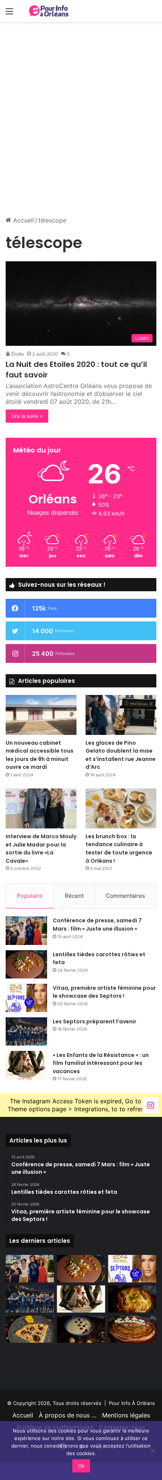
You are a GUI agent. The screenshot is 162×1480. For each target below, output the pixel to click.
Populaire (30, 895)
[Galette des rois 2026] (132, 1329)
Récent (74, 895)
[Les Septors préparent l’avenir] (26, 1031)
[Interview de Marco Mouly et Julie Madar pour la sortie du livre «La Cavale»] (41, 808)
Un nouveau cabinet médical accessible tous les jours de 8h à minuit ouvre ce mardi (39, 755)
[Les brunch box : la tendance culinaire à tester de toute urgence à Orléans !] (121, 808)
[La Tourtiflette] (132, 1299)
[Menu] (9, 13)
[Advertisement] (81, 130)
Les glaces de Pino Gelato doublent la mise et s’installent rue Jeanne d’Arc (121, 755)
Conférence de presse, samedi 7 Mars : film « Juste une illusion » (97, 924)
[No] (152, 1450)
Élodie (17, 354)
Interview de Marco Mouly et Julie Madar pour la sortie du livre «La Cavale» (41, 849)
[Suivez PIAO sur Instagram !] (150, 1105)
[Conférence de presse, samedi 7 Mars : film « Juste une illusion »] (26, 930)
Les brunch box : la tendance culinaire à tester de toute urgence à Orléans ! (119, 849)
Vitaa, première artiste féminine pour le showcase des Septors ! (104, 992)
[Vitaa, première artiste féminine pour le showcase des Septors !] (26, 998)
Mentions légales (126, 1415)
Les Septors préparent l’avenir (94, 1021)
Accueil (22, 220)
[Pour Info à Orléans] (49, 11)
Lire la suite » (27, 416)
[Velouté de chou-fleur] (81, 1329)
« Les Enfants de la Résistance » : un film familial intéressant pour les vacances (101, 1063)
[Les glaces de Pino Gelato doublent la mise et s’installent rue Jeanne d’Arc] (121, 715)
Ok (81, 1466)
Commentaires (125, 895)
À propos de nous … (67, 1415)
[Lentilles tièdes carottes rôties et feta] (26, 964)
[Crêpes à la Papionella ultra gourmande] (30, 1329)
